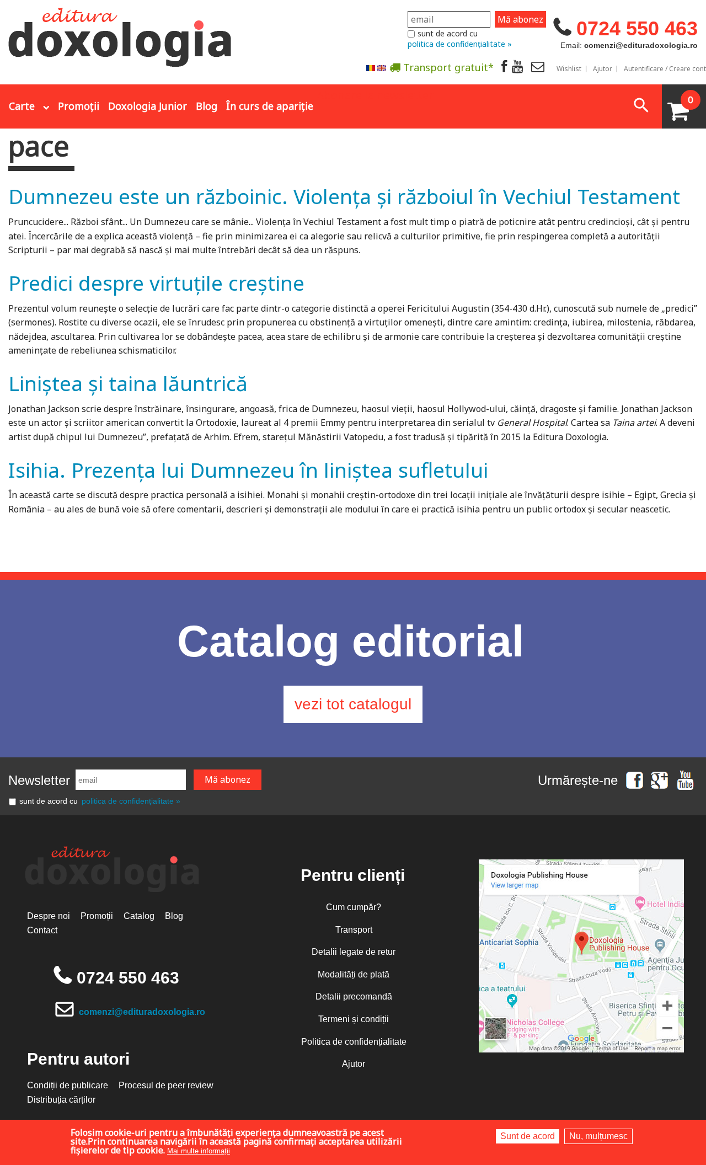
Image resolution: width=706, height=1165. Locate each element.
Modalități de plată (353, 974)
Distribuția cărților (61, 1099)
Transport (353, 929)
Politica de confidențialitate (354, 1041)
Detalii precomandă (353, 996)
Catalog (139, 916)
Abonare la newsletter (375, 94)
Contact (42, 930)
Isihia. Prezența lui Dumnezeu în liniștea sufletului (248, 470)
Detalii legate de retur (353, 951)
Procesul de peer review (166, 1085)
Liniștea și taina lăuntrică (128, 383)
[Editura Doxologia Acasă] (121, 35)
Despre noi (48, 916)
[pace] (370, 67)
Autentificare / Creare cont (665, 69)
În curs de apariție (269, 106)
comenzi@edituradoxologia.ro (142, 1012)
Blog (206, 106)
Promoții (78, 106)
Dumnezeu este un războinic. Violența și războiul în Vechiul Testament (344, 196)
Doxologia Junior (147, 106)
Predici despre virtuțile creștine (156, 283)
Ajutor (602, 69)
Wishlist (569, 69)
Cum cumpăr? (353, 907)
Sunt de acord (527, 1136)
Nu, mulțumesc (598, 1136)
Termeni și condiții (353, 1019)
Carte (22, 106)
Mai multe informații (198, 1151)
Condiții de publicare (67, 1085)
